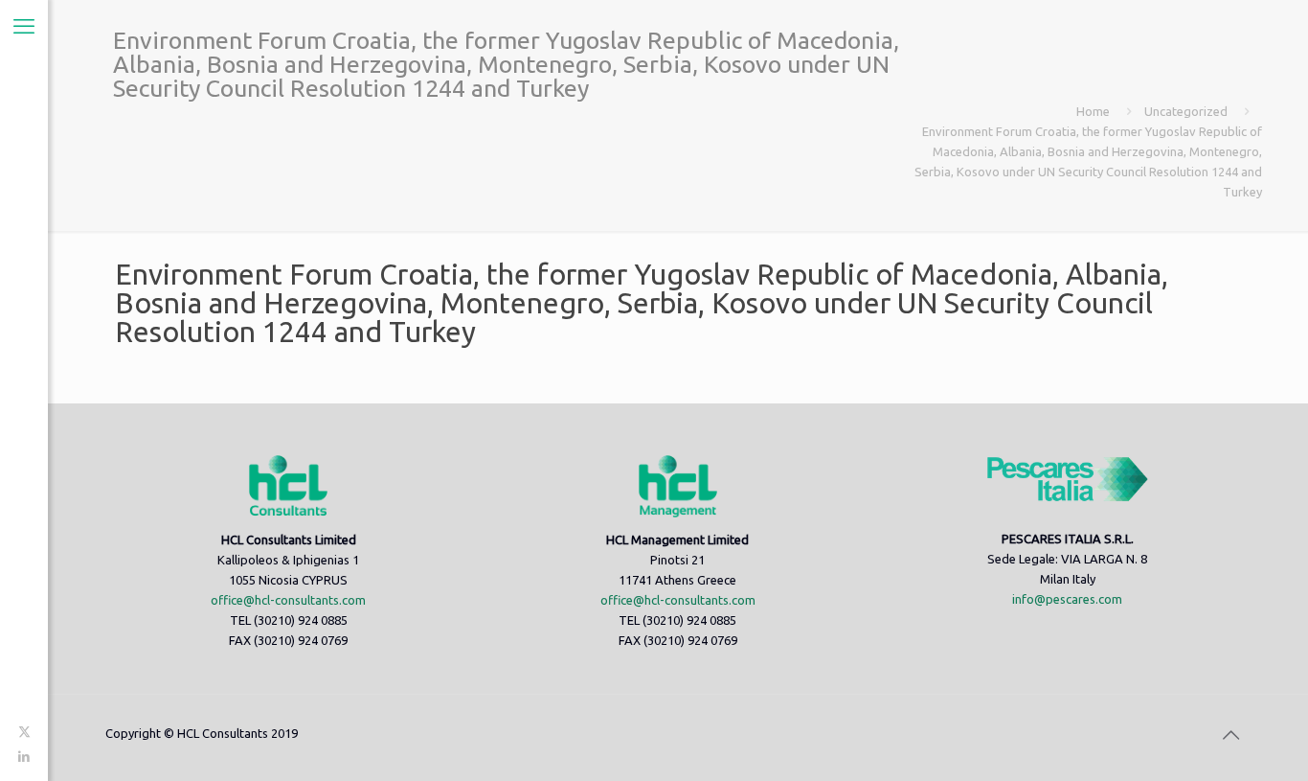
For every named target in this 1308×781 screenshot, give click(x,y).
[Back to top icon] (1230, 735)
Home (1093, 111)
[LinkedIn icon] (24, 756)
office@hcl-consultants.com (288, 600)
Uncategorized (1186, 111)
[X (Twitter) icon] (24, 731)
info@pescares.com (1067, 599)
